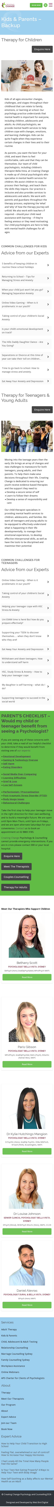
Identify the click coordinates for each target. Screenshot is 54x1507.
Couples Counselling (16, 877)
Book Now (36, 5)
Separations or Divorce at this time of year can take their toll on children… (22, 357)
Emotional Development (17, 756)
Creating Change (10, 837)
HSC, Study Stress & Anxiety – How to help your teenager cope (22, 673)
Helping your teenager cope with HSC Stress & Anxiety (22, 608)
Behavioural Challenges (16, 802)
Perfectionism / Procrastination (21, 791)
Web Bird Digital (40, 1502)
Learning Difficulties (14, 777)
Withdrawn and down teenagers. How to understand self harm (22, 660)
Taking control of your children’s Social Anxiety (23, 317)
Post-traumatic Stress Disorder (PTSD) (25, 795)
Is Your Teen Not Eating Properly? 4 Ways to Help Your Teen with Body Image (25, 1471)
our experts (23, 750)
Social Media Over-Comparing (20, 774)
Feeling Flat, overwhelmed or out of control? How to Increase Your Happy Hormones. (25, 1453)
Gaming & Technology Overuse (20, 760)
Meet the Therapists (16, 866)
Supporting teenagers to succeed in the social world (23, 699)
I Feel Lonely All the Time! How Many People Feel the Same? (25, 1462)
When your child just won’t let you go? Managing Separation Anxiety (22, 291)
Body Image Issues (13, 799)
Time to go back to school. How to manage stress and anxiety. (20, 370)
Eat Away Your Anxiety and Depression (22, 381)
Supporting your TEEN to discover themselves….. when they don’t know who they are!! (21, 636)
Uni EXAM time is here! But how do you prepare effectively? (23, 621)
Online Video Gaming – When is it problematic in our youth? (20, 304)
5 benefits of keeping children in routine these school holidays (19, 265)
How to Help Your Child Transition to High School (24, 1445)
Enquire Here (42, 49)
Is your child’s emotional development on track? (22, 330)
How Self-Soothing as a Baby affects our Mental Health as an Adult (27, 1480)
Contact (20, 828)
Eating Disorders (12, 767)
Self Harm (8, 763)
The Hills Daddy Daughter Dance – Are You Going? (22, 343)
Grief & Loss (10, 781)
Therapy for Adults (15, 887)
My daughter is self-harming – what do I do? (23, 686)
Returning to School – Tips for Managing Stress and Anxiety (18, 278)
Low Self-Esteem (12, 785)
